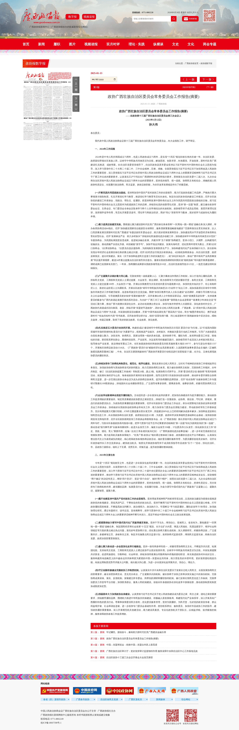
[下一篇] (210, 87)
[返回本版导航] (188, 87)
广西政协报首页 (191, 63)
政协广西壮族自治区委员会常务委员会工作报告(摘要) (132, 638)
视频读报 (89, 16)
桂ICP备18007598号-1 (51, 723)
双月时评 (113, 44)
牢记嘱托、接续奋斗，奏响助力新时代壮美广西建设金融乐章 (136, 632)
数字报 (72, 16)
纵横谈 (158, 44)
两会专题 (209, 44)
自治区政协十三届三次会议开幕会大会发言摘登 (129, 657)
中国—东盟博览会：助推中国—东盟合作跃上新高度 (131, 645)
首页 (26, 44)
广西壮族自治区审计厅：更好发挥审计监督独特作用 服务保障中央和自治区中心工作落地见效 (152, 651)
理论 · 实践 (137, 44)
